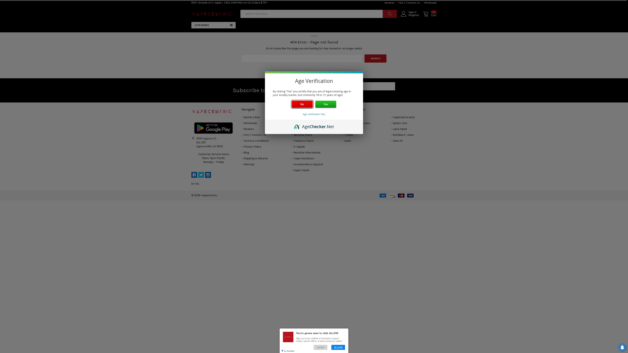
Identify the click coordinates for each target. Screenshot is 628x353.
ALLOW (338, 347)
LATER (320, 347)
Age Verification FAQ (314, 114)
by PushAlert (289, 350)
